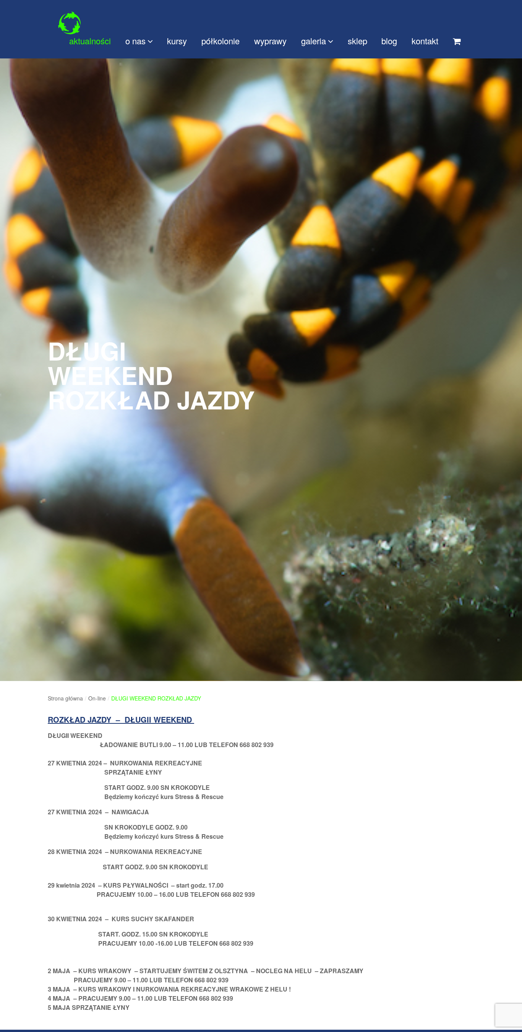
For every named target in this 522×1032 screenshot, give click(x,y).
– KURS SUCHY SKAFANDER (149, 918)
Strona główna (65, 698)
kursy (177, 41)
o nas (135, 41)
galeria (313, 41)
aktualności (90, 41)
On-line (97, 698)
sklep (357, 41)
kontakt (425, 41)
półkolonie (220, 41)
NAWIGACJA (130, 811)
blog (389, 41)
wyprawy (270, 41)
